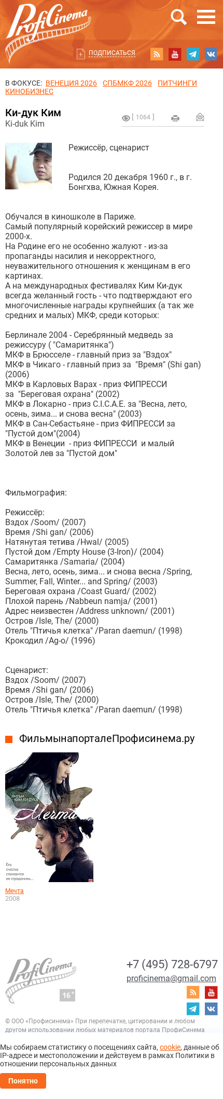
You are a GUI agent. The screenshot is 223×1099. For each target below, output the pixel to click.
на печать (175, 118)
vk (211, 54)
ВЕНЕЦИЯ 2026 (71, 83)
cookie (170, 1047)
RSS (156, 54)
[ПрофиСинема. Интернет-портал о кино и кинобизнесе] (48, 21)
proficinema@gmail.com (171, 978)
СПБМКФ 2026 (127, 83)
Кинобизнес (29, 91)
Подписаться (112, 53)
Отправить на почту (200, 117)
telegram (193, 54)
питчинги (177, 83)
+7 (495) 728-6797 (172, 964)
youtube (174, 54)
